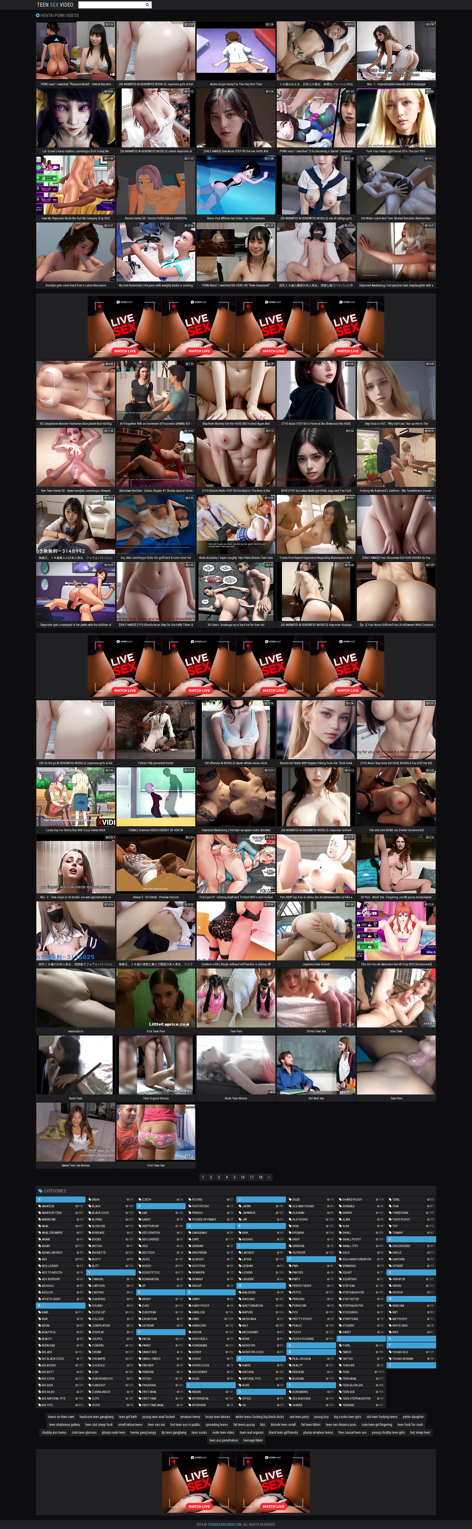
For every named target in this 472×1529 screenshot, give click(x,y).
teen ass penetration (223, 1440)
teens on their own (61, 1417)
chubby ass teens (54, 1432)
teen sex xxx (156, 1425)
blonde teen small (283, 1425)
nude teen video (223, 1432)
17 (251, 1177)
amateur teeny (190, 1417)
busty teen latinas (218, 1417)
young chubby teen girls (388, 1432)
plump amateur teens (318, 1432)
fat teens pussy (244, 1425)
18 (260, 1177)
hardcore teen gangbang (97, 1417)
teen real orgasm (252, 1432)
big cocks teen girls (347, 1417)
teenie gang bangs (143, 1432)
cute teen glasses (84, 1432)
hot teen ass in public (185, 1425)
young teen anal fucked (158, 1417)
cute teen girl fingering (377, 1425)
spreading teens (217, 1425)
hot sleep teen (420, 1432)
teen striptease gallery (64, 1425)
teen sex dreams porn (341, 1425)
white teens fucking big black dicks (260, 1417)
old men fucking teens (382, 1417)
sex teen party (299, 1417)
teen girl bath (128, 1417)
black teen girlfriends (283, 1432)
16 (243, 1177)
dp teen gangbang (174, 1432)
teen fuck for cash (410, 1425)
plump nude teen (113, 1432)
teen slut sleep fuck (99, 1425)
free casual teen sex (352, 1432)
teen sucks (199, 1432)
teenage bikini (253, 1440)
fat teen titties (311, 1425)
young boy (321, 1417)
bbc (263, 1425)
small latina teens (130, 1425)
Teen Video (55, 5)
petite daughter (413, 1417)
